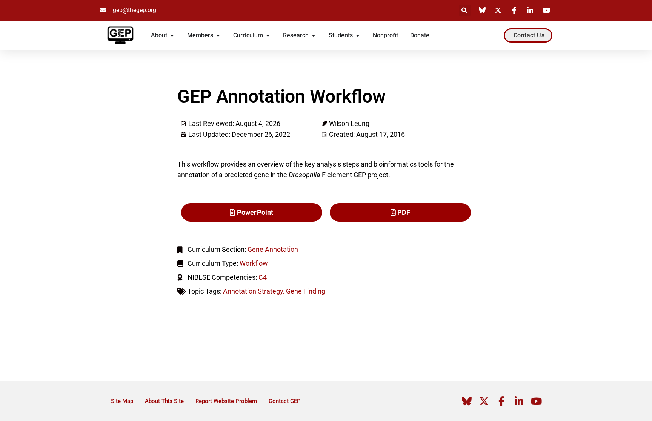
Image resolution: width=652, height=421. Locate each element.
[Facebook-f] (501, 401)
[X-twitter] (484, 401)
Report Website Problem (226, 401)
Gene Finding (305, 291)
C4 (262, 277)
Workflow (254, 263)
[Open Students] (358, 35)
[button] (465, 10)
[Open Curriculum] (268, 35)
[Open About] (172, 35)
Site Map (122, 401)
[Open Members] (218, 35)
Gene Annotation (273, 249)
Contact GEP (285, 401)
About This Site (164, 401)
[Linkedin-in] (519, 401)
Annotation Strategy (253, 291)
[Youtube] (536, 401)
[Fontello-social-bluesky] (467, 401)
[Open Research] (314, 35)
